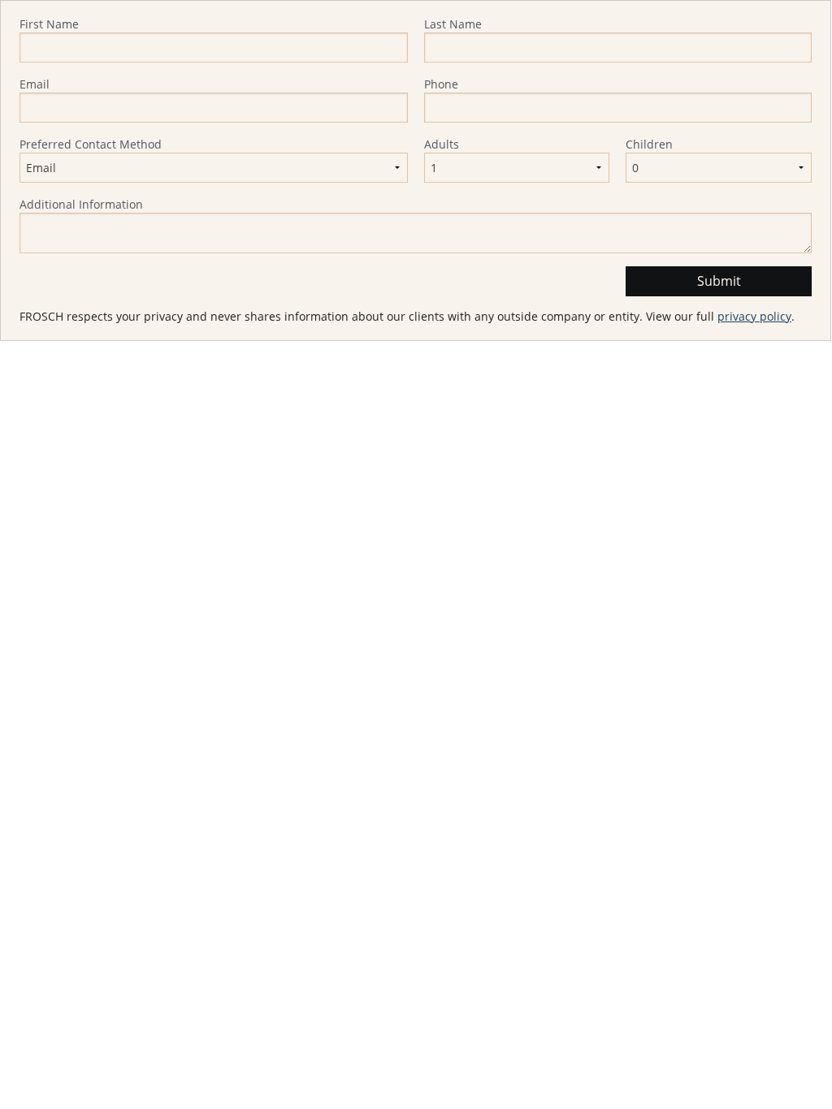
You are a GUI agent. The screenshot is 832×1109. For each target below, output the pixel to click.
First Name (49, 24)
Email (35, 84)
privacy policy (754, 316)
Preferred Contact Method (91, 144)
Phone (441, 84)
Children (649, 144)
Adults (441, 144)
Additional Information (81, 204)
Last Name (453, 24)
